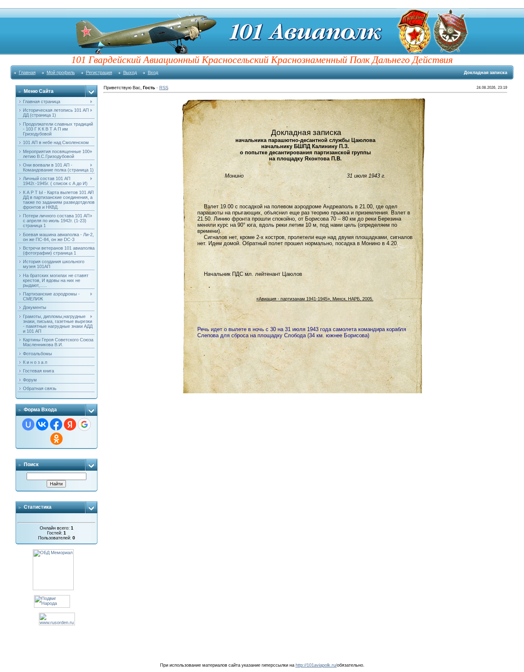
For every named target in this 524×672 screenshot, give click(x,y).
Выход (130, 72)
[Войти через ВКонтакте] (42, 424)
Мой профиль (61, 72)
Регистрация (99, 72)
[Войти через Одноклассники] (56, 439)
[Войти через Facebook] (56, 424)
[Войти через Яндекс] (70, 424)
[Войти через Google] (84, 424)
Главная (27, 72)
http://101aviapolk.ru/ (316, 665)
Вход (153, 72)
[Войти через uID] (28, 424)
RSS (163, 87)
